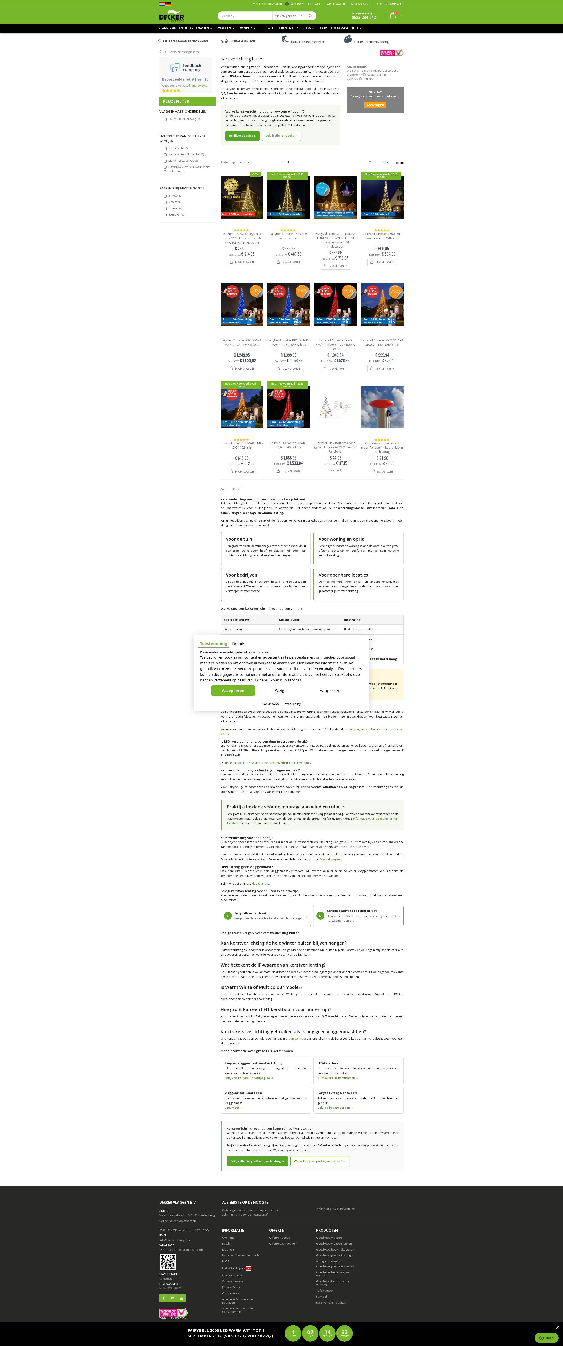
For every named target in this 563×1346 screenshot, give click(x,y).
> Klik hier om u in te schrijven (336, 1208)
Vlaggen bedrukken (329, 1261)
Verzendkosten (232, 1281)
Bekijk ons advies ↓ (242, 135)
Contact (314, 3)
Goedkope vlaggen (329, 1238)
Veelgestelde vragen (267, 3)
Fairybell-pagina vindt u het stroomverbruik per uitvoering (271, 763)
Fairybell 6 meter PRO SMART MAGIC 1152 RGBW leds (382, 342)
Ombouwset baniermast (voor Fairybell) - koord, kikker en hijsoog (382, 447)
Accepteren (233, 690)
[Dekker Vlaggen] (171, 16)
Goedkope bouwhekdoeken (335, 1249)
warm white (178, 148)
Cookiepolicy (230, 1293)
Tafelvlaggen (325, 1291)
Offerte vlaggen (279, 1238)
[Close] (557, 1327)
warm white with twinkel (186, 154)
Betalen (227, 1243)
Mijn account (360, 3)
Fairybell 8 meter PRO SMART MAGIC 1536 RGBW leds (288, 342)
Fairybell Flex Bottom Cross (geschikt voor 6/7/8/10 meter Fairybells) (335, 447)
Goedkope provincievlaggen (335, 1255)
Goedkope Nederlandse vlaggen (332, 1283)
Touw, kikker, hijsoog (184, 119)
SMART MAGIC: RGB (183, 161)
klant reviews (194, 86)
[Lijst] (402, 162)
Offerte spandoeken (283, 1243)
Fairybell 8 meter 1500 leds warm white (288, 236)
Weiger (281, 690)
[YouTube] (181, 1298)
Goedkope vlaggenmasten (334, 1243)
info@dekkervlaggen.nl (174, 1240)
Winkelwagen (336, 3)
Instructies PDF (232, 1275)
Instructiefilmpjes (233, 1268)
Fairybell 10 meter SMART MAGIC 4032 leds (288, 445)
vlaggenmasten (262, 883)
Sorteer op (228, 162)
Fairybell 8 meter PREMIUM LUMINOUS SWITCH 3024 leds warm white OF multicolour (335, 240)
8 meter (175, 208)
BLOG (226, 1261)
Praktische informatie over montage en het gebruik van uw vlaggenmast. (266, 1100)
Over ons (228, 1238)
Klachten (228, 1249)
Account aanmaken (390, 3)
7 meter (175, 202)
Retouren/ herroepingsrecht (241, 1255)
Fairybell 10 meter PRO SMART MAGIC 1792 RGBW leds (335, 344)
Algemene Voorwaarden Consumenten (238, 1310)
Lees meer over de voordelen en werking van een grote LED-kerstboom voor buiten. (358, 1070)
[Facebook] (163, 1298)
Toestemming (213, 643)
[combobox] (267, 15)
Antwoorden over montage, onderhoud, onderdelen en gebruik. (358, 1100)
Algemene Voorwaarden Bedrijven (238, 1300)
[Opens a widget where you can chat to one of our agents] (546, 1338)
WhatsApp (298, 3)
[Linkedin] (172, 1298)
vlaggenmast (298, 1038)
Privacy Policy (231, 1287)
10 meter (176, 214)
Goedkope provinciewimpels (335, 1266)
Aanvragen (375, 105)
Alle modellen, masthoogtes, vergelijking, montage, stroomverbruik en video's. (266, 1070)
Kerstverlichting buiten (331, 1302)
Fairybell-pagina (330, 859)
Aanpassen (330, 690)
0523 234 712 (364, 17)
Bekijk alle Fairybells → (281, 135)
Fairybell (321, 1296)
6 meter (175, 196)
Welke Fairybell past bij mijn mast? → (320, 1161)
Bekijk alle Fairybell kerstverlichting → (257, 1161)
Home (161, 51)
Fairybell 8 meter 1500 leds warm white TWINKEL (382, 236)
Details (238, 643)
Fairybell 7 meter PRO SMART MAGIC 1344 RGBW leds (242, 342)
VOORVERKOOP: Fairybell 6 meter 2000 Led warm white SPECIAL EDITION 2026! (242, 238)
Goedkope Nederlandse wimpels (332, 1273)
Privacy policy (292, 704)
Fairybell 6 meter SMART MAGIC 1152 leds (242, 445)
